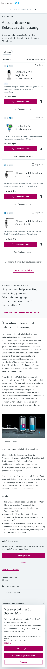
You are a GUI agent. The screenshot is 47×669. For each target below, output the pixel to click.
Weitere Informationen (10, 569)
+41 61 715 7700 (12, 586)
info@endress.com (13, 592)
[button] (14, 96)
